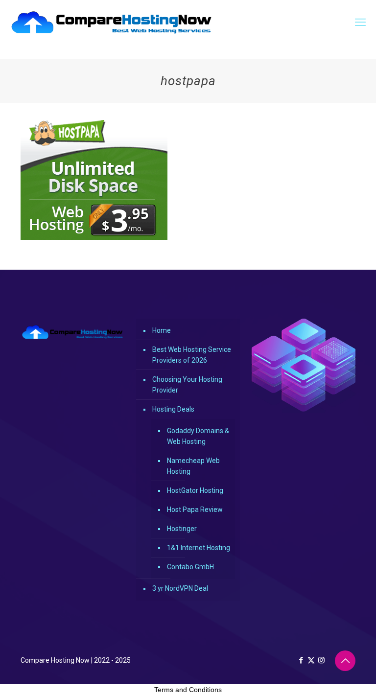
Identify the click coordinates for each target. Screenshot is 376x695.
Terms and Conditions (188, 690)
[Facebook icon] (301, 660)
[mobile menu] (360, 22)
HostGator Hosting (195, 490)
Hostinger (182, 529)
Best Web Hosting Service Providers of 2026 (191, 355)
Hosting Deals (173, 409)
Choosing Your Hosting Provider (187, 384)
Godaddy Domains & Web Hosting (198, 436)
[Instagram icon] (321, 660)
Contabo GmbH (190, 567)
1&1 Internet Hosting (198, 548)
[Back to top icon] (345, 660)
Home (161, 330)
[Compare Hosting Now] (111, 22)
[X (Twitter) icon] (311, 660)
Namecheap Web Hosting (193, 466)
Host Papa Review (195, 509)
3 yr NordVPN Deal (180, 588)
